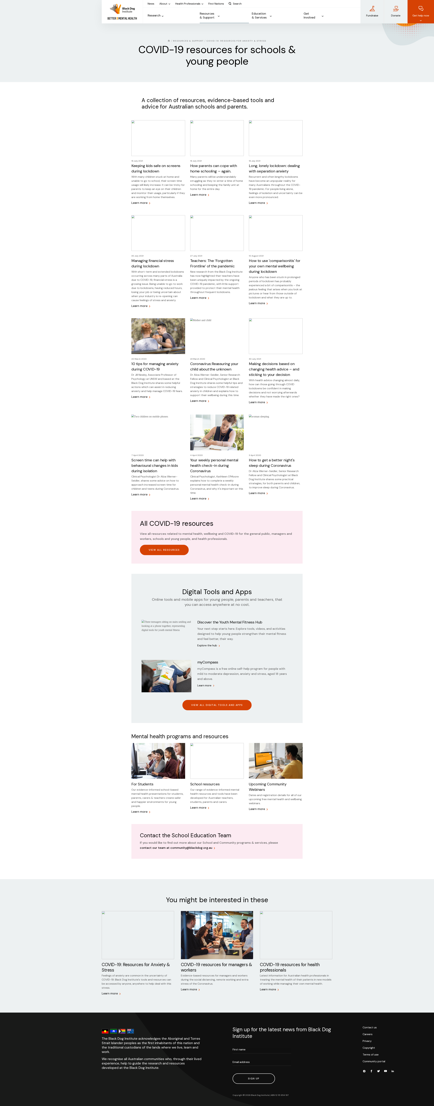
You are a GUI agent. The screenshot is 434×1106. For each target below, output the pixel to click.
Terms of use (371, 1054)
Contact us (370, 1027)
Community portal (374, 1061)
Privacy (367, 1041)
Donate (395, 15)
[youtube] (385, 1072)
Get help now (420, 15)
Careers (367, 1034)
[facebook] (371, 1072)
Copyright (369, 1048)
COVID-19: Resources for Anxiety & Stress (236, 41)
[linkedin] (392, 1072)
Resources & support (188, 41)
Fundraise (372, 15)
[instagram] (364, 1072)
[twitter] (378, 1072)
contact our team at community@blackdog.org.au (176, 848)
